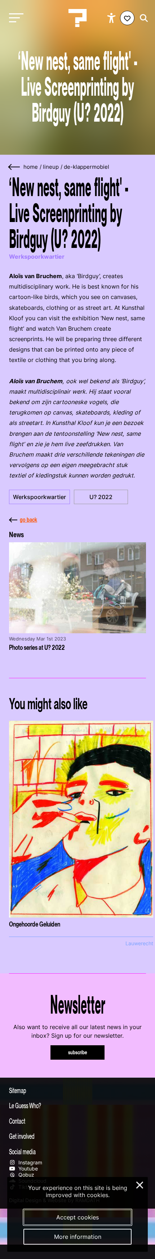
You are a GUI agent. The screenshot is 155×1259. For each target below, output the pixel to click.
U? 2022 (100, 497)
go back (28, 519)
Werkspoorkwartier (39, 497)
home (30, 167)
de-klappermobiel (86, 167)
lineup (51, 167)
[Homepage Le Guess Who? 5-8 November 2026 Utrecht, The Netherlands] (77, 18)
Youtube (27, 1168)
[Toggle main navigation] (14, 18)
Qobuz (25, 1175)
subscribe (77, 1052)
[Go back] (14, 167)
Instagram (29, 1162)
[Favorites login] (127, 18)
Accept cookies (77, 1217)
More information (77, 1236)
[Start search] (142, 18)
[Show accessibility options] (112, 18)
